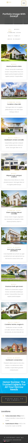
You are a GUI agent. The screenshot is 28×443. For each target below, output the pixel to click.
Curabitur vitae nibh (14, 104)
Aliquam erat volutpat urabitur (14, 176)
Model (17, 29)
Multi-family (14, 35)
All (10, 29)
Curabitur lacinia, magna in (14, 324)
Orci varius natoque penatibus (14, 250)
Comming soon (14, 32)
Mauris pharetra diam (14, 66)
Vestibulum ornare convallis (14, 140)
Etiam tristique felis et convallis (14, 213)
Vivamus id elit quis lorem (14, 286)
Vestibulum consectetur (14, 360)
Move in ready (14, 39)
